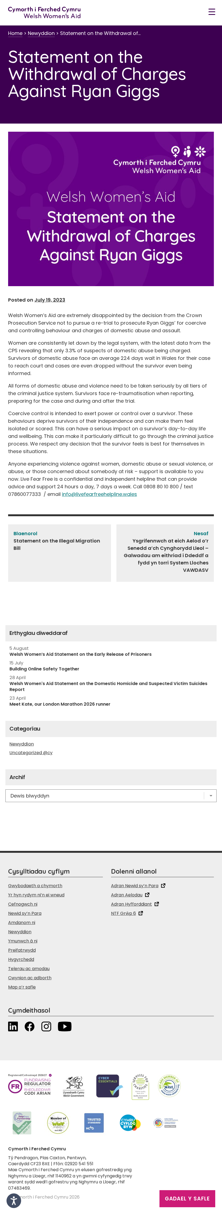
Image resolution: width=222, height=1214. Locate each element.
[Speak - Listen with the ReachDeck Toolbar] (13, 1200)
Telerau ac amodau (29, 969)
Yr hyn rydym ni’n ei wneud (36, 895)
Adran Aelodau (126, 895)
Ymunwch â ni (22, 941)
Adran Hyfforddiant (131, 904)
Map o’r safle (22, 987)
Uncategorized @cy (31, 753)
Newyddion (41, 33)
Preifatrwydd (22, 950)
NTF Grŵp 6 (123, 913)
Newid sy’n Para (24, 913)
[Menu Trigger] (211, 11)
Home (15, 33)
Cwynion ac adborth (29, 978)
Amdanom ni (21, 922)
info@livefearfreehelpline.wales (99, 494)
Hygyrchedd (21, 959)
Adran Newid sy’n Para (134, 886)
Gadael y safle (187, 1198)
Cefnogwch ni (22, 904)
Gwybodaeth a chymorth (35, 886)
